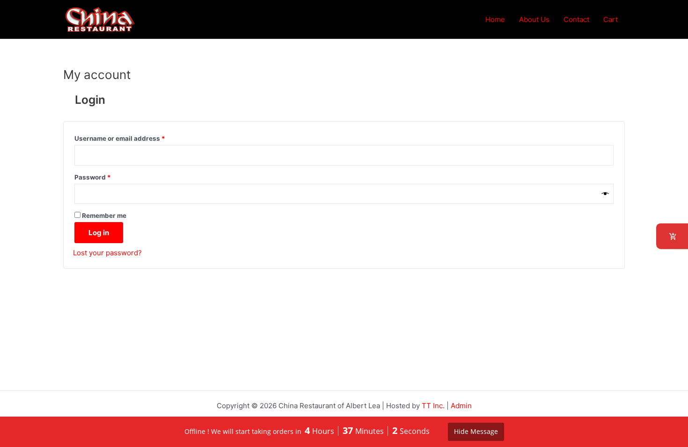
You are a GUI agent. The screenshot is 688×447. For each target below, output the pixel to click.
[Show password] (605, 194)
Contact (576, 19)
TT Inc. (433, 405)
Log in (98, 232)
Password (106, 176)
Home (495, 19)
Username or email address (133, 137)
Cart (610, 19)
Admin (461, 405)
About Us (534, 19)
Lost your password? (107, 252)
